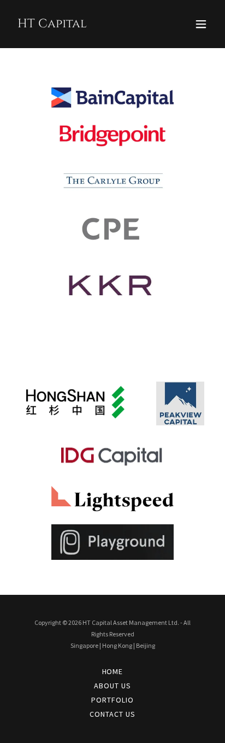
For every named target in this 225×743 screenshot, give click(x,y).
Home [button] (112, 671)
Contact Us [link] (112, 714)
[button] (201, 24)
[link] (52, 24)
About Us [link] (112, 686)
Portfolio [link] (112, 700)
